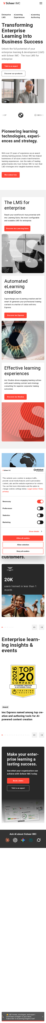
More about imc (10, 175)
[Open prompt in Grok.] (38, 840)
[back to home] (11, 3)
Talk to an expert (11, 66)
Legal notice (32, 489)
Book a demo (18, 781)
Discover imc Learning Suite (17, 228)
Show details (34, 531)
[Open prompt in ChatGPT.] (15, 840)
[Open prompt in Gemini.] (23, 840)
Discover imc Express (15, 315)
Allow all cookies (23, 538)
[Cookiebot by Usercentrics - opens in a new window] (33, 470)
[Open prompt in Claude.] (7, 840)
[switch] (40, 508)
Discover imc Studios (15, 397)
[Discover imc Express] (23, 340)
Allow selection (23, 545)
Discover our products (13, 73)
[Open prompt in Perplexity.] (31, 840)
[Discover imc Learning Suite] (23, 254)
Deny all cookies (23, 551)
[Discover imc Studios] (23, 422)
